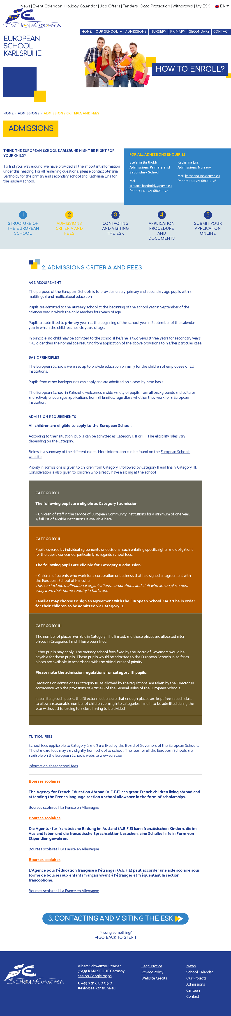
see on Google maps (95, 976)
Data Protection (155, 6)
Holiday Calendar (80, 6)
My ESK (203, 6)
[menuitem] (25, 6)
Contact (221, 32)
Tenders (130, 6)
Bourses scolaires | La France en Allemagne (64, 807)
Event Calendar (47, 6)
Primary (177, 32)
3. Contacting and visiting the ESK (110, 918)
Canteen (193, 990)
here (108, 519)
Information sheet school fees (53, 766)
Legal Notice (151, 966)
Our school (107, 32)
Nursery (158, 32)
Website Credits (154, 978)
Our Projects (196, 978)
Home (87, 32)
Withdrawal (183, 6)
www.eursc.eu (111, 755)
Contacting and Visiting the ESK (115, 229)
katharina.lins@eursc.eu (202, 176)
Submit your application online (208, 229)
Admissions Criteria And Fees (69, 229)
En (223, 6)
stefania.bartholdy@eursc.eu (150, 186)
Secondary (199, 32)
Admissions (136, 32)
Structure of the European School (23, 229)
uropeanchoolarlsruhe (22, 46)
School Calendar (199, 972)
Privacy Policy (152, 972)
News (25, 6)
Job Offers (110, 6)
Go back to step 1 (117, 938)
